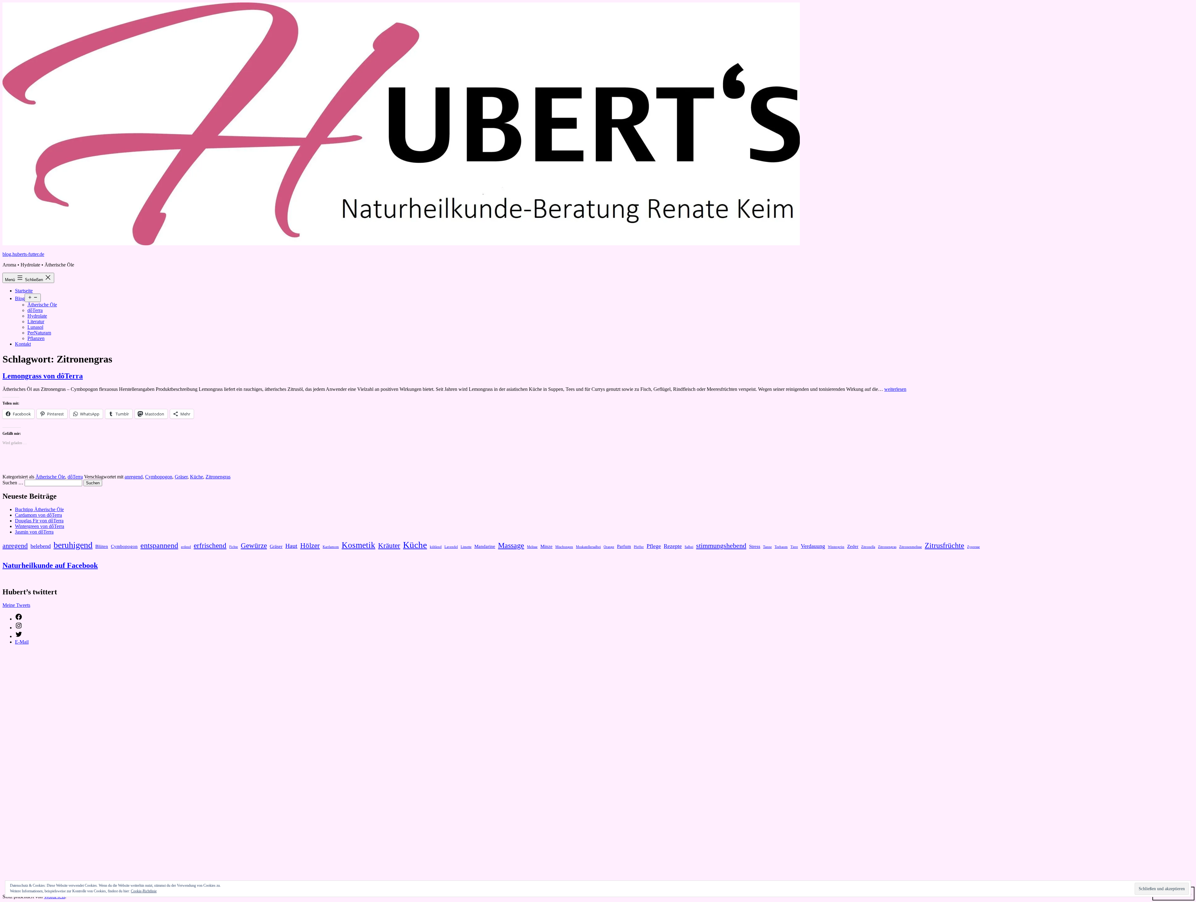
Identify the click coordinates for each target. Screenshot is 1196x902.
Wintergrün (836, 547)
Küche (196, 476)
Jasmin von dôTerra (34, 532)
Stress (754, 546)
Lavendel (451, 547)
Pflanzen (36, 338)
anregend (134, 476)
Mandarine (484, 546)
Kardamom (331, 547)
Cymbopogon (158, 476)
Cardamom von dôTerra (38, 515)
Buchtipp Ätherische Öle (39, 509)
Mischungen (564, 547)
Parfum (624, 546)
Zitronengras (218, 476)
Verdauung (813, 546)
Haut (291, 545)
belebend (41, 546)
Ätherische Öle (42, 304)
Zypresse (973, 547)
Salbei (689, 547)
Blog (20, 298)
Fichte (233, 547)
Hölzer (310, 545)
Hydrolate (37, 316)
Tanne (767, 547)
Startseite (24, 290)
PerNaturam (39, 332)
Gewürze (254, 545)
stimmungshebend (721, 545)
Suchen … (12, 482)
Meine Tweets (16, 605)
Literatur (35, 321)
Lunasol (35, 327)
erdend (186, 547)
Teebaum (781, 547)
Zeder (852, 546)
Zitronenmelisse (910, 547)
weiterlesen (895, 389)
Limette (466, 547)
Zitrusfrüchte (944, 545)
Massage (511, 545)
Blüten (101, 546)
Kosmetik (358, 545)
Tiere (794, 547)
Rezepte (673, 546)
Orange (609, 547)
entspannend (159, 545)
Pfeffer (639, 547)
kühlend (436, 547)
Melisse (532, 547)
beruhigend (73, 545)
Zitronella (868, 547)
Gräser (181, 476)
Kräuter (389, 545)
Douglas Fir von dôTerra (39, 520)
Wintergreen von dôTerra (39, 526)
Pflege (654, 546)
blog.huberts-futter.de (23, 254)
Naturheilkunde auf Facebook (50, 565)
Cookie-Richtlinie (144, 891)
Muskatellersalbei (588, 547)
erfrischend (210, 545)
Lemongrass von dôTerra (42, 376)
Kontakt (23, 344)
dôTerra (35, 310)
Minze (546, 546)
